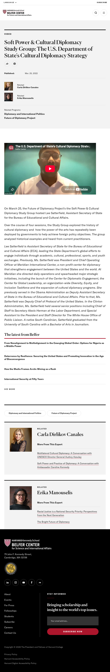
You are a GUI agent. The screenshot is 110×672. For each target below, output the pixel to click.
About (7, 594)
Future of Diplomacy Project (19, 117)
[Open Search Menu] (96, 12)
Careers (8, 627)
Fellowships (10, 610)
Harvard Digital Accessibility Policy (20, 663)
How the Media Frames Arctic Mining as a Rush (30, 369)
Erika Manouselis (25, 98)
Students (9, 616)
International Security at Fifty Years (24, 379)
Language (9, 2)
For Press (9, 605)
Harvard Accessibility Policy (17, 659)
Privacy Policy (10, 654)
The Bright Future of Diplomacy (53, 521)
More (104, 12)
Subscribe (102, 2)
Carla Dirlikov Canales (27, 87)
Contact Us (10, 632)
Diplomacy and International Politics (24, 113)
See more (9, 389)
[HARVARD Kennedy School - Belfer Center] (17, 13)
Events (7, 599)
